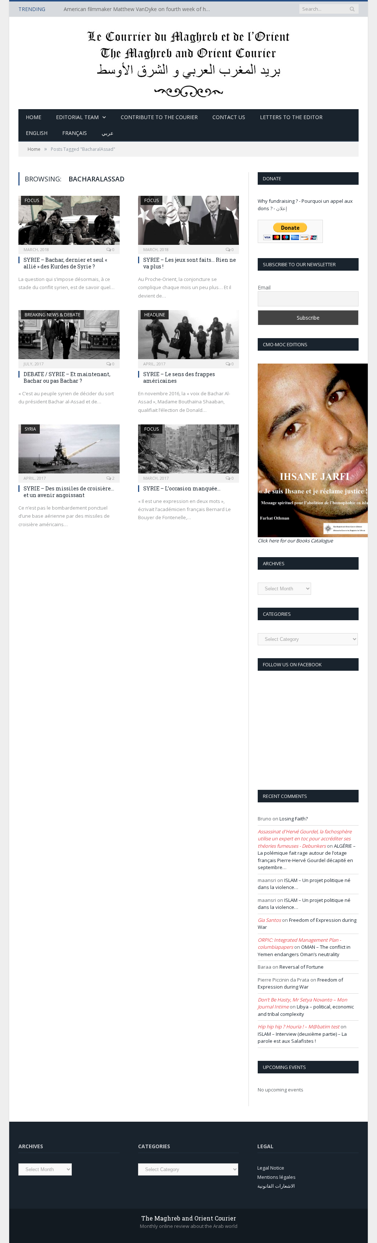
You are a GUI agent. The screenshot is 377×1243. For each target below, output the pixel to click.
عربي (107, 132)
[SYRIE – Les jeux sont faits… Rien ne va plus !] (188, 222)
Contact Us (228, 117)
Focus (32, 200)
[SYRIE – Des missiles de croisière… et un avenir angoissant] (69, 451)
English (36, 132)
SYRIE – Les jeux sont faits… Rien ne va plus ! (189, 263)
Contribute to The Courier (159, 117)
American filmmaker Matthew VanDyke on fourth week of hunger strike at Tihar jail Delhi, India (139, 9)
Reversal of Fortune (301, 967)
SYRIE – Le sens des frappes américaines (179, 377)
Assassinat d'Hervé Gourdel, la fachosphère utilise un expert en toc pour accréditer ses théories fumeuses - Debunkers (305, 838)
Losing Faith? (293, 818)
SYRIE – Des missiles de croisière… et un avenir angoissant (69, 492)
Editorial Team (77, 117)
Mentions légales (276, 1177)
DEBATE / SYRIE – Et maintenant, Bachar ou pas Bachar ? (67, 377)
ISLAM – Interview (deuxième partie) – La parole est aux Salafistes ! (302, 1038)
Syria (30, 429)
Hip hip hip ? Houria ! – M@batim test (298, 1026)
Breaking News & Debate (52, 315)
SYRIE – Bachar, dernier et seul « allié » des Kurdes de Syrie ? (65, 263)
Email (264, 287)
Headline (154, 315)
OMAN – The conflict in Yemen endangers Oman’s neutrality (304, 951)
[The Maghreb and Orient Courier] (189, 61)
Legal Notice (270, 1167)
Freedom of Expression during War (300, 983)
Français (74, 132)
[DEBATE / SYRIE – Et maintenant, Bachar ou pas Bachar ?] (69, 337)
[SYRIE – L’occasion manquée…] (188, 451)
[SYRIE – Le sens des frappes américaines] (188, 337)
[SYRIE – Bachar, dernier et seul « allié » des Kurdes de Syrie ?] (69, 222)
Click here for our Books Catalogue (295, 540)
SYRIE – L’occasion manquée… (182, 488)
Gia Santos (269, 920)
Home (33, 117)
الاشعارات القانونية (276, 1186)
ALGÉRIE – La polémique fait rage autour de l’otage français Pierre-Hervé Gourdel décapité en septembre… (307, 857)
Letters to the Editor (291, 117)
